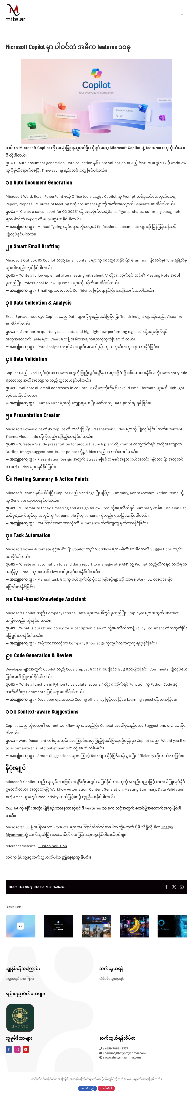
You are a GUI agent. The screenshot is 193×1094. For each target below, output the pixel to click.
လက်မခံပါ (106, 1088)
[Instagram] (17, 1049)
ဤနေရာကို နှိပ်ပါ (75, 857)
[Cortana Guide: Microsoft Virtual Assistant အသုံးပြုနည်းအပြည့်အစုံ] (172, 926)
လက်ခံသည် (87, 1088)
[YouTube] (26, 1049)
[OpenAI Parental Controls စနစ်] (20, 926)
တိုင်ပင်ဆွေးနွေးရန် (111, 979)
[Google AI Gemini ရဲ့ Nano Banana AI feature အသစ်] (134, 926)
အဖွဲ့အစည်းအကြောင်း (20, 979)
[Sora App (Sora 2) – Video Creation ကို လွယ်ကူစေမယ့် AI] (59, 926)
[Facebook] (9, 1049)
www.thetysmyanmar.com (123, 1057)
